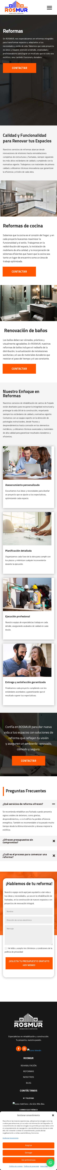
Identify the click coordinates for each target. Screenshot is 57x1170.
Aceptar (28, 1145)
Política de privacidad (31, 1166)
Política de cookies (16, 1166)
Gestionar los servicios (10, 1138)
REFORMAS (28, 1071)
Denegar (28, 1152)
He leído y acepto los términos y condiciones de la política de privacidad (28, 950)
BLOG (28, 1082)
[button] (53, 1115)
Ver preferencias (28, 1159)
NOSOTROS (28, 1077)
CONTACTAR (19, 68)
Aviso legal (44, 1166)
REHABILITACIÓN (28, 1065)
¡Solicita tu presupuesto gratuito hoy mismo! (29, 963)
